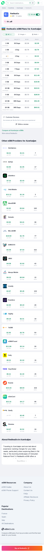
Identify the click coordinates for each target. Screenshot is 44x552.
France (4, 513)
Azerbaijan (20, 8)
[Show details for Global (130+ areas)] (40, 52)
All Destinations (8, 523)
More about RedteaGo (9, 133)
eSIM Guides (6, 487)
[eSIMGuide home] (3, 3)
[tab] (8, 34)
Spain (4, 517)
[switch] (34, 14)
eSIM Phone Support (10, 490)
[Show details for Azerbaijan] (40, 45)
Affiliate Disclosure (31, 497)
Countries (11, 8)
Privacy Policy (29, 500)
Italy (3, 520)
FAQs (26, 494)
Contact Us (28, 490)
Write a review (23, 124)
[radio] (30, 3)
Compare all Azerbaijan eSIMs (13, 130)
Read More (21, 461)
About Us (27, 487)
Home (4, 8)
